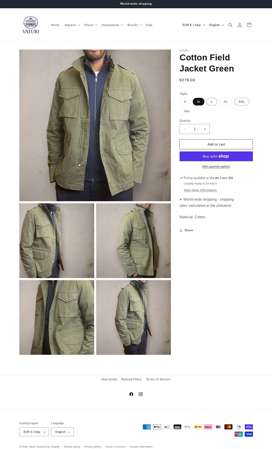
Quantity (185, 120)
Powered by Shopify (48, 447)
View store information (200, 190)
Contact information (141, 447)
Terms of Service (158, 379)
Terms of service (115, 447)
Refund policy (72, 447)
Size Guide (110, 379)
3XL (189, 112)
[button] (72, 24)
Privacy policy (93, 447)
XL (228, 102)
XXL (242, 101)
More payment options (216, 166)
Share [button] (188, 230)
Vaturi (32, 447)
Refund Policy (132, 379)
